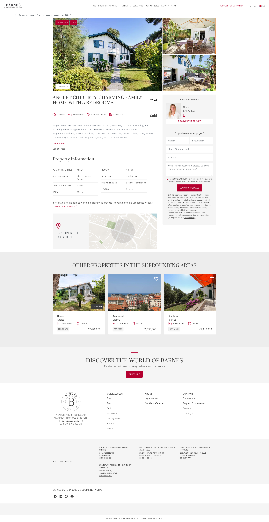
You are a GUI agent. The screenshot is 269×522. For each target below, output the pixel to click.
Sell (109, 408)
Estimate (126, 6)
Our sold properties (26, 15)
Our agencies (152, 6)
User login (188, 413)
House (47, 15)
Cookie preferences (155, 403)
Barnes (165, 6)
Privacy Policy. (189, 218)
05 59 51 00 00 (105, 458)
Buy (94, 6)
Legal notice (151, 398)
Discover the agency (189, 121)
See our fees (59, 148)
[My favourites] (250, 6)
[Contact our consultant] (184, 115)
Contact (187, 408)
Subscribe (134, 374)
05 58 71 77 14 (186, 458)
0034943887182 (105, 476)
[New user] (255, 6)
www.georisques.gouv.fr (65, 206)
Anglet (39, 15)
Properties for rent (108, 6)
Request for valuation (231, 6)
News (173, 6)
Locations (138, 6)
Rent (109, 403)
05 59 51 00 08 (145, 458)
